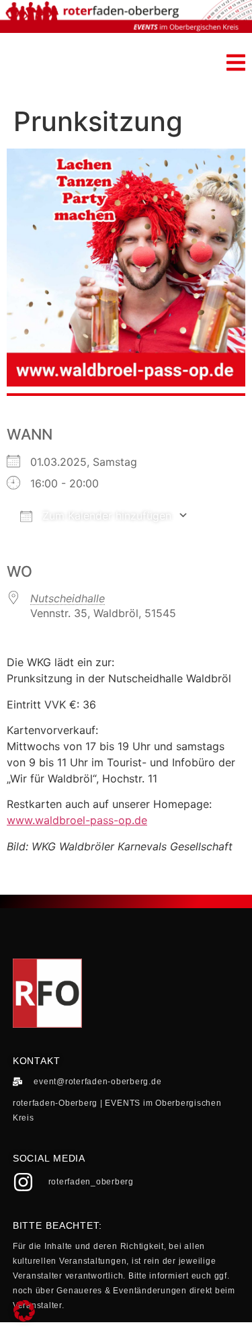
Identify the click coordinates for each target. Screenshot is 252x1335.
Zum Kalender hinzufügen (105, 515)
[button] (236, 62)
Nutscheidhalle (67, 598)
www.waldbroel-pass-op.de (77, 820)
